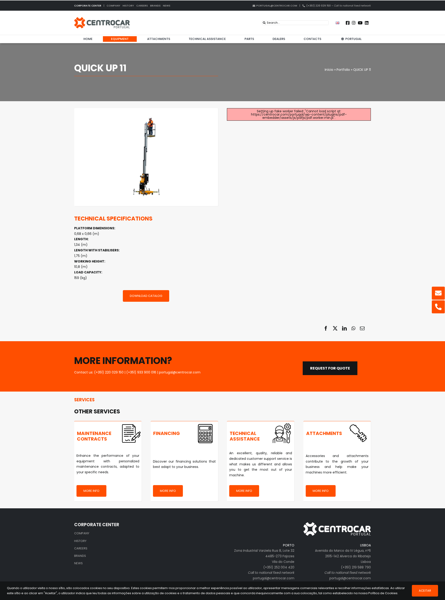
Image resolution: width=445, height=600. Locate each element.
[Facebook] (326, 328)
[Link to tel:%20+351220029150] (438, 306)
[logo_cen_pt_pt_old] (102, 18)
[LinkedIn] (344, 328)
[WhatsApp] (353, 328)
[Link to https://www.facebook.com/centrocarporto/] (348, 23)
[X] (335, 328)
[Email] (362, 328)
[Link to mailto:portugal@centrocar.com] (438, 293)
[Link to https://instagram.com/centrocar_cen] (354, 23)
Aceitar (425, 590)
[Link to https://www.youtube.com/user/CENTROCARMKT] (360, 23)
